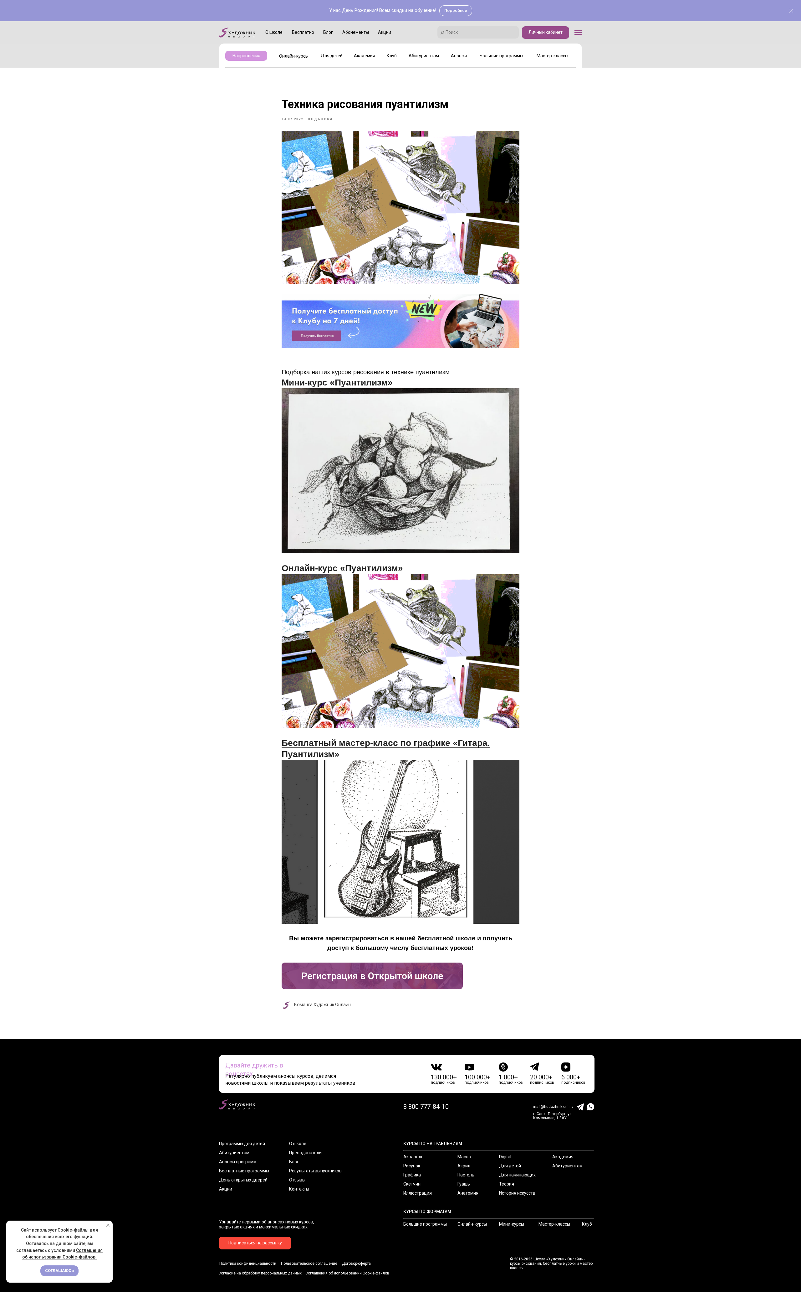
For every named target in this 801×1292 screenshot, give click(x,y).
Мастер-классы (554, 1224)
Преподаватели (305, 1152)
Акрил (463, 1165)
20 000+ (541, 1077)
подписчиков (443, 1082)
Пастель (465, 1174)
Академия (563, 1156)
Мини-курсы (511, 1224)
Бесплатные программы (244, 1170)
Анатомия (467, 1193)
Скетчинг (412, 1183)
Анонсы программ (238, 1161)
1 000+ (508, 1077)
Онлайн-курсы (472, 1224)
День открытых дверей (243, 1179)
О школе (297, 1143)
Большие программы (425, 1224)
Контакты (299, 1188)
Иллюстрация (417, 1193)
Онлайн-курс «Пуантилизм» (342, 568)
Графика (412, 1174)
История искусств (517, 1193)
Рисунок (411, 1165)
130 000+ (444, 1077)
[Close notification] (108, 1225)
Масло (464, 1156)
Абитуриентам (234, 1152)
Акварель (413, 1156)
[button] (578, 32)
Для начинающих (517, 1174)
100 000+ (478, 1077)
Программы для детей (242, 1143)
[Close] (791, 10)
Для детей (510, 1165)
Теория (506, 1183)
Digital (505, 1156)
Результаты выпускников (315, 1170)
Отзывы (297, 1179)
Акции (225, 1188)
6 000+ (570, 1077)
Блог (294, 1161)
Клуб (587, 1224)
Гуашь (463, 1183)
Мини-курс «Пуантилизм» (337, 382)
